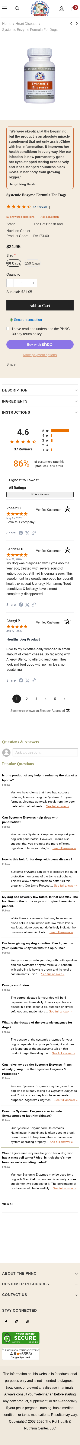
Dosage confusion (15, 985)
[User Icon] (62, 8)
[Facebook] (6, 1321)
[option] (40, 76)
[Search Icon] (17, 8)
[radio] (58, 430)
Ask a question (50, 216)
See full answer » (57, 806)
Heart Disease (26, 24)
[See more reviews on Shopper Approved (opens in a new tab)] (34, 533)
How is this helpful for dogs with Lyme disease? (37, 859)
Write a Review (40, 494)
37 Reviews (40, 207)
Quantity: (13, 274)
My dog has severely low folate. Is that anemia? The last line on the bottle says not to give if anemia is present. (40, 901)
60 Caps (13, 263)
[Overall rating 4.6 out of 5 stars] (18, 207)
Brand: (11, 224)
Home (6, 24)
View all (7, 1204)
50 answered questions (20, 216)
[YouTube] (28, 1321)
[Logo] (40, 8)
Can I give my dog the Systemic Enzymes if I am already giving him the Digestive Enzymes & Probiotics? (36, 1069)
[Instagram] (17, 1321)
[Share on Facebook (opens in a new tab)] (21, 533)
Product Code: (17, 236)
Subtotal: (13, 292)
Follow (6, 784)
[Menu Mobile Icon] (4, 8)
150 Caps (32, 263)
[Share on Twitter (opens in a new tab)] (27, 533)
